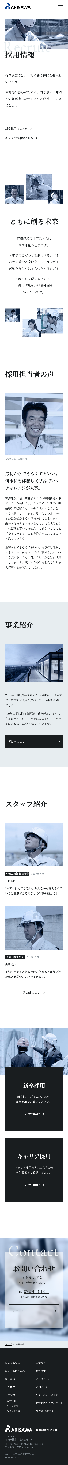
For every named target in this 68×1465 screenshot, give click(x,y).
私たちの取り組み (15, 1371)
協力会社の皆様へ (45, 1411)
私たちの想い (12, 1363)
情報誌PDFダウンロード (49, 1402)
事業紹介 (41, 1363)
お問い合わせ (43, 1387)
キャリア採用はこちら (19, 138)
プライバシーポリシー (48, 1395)
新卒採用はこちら (16, 129)
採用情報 (10, 1395)
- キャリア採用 (12, 1406)
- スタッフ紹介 (12, 1411)
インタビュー (43, 1379)
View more (16, 741)
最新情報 (41, 1371)
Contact (18, 1311)
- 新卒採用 (10, 1401)
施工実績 (10, 1379)
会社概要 (10, 1387)
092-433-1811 (36, 1291)
